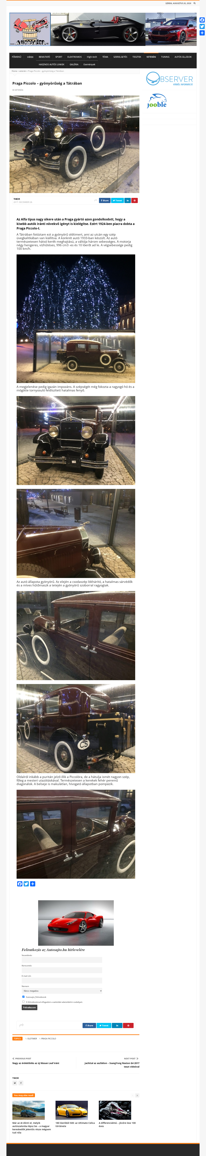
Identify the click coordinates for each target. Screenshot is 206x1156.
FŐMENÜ (16, 56)
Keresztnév (27, 965)
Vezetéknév (27, 955)
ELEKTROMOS (74, 56)
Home (14, 71)
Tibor (17, 198)
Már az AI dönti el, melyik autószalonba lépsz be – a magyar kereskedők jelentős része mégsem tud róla (31, 1127)
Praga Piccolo (48, 1038)
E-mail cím (26, 976)
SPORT (58, 56)
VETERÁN (151, 56)
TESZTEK (136, 56)
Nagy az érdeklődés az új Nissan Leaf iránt (35, 1063)
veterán (22, 71)
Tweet (118, 200)
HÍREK (30, 57)
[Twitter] (202, 26)
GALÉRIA (74, 64)
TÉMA (105, 56)
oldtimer (32, 1038)
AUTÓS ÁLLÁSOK (183, 56)
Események (89, 64)
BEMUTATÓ (44, 56)
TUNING (165, 56)
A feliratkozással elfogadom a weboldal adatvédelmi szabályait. (54, 1002)
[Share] (202, 33)
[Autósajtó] (103, 29)
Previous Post (23, 1058)
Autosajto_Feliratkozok (36, 997)
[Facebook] (202, 20)
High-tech (92, 56)
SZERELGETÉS (120, 56)
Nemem (25, 986)
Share (105, 200)
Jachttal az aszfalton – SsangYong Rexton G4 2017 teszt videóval (112, 1065)
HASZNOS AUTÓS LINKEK (51, 64)
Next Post (130, 1058)
